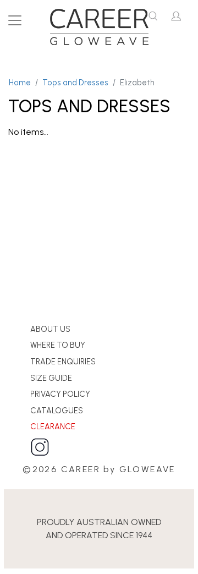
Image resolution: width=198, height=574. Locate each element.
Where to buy (57, 345)
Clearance (52, 426)
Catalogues (56, 411)
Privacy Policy (60, 394)
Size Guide (51, 378)
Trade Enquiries (63, 362)
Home (20, 83)
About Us (50, 329)
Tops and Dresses (75, 83)
